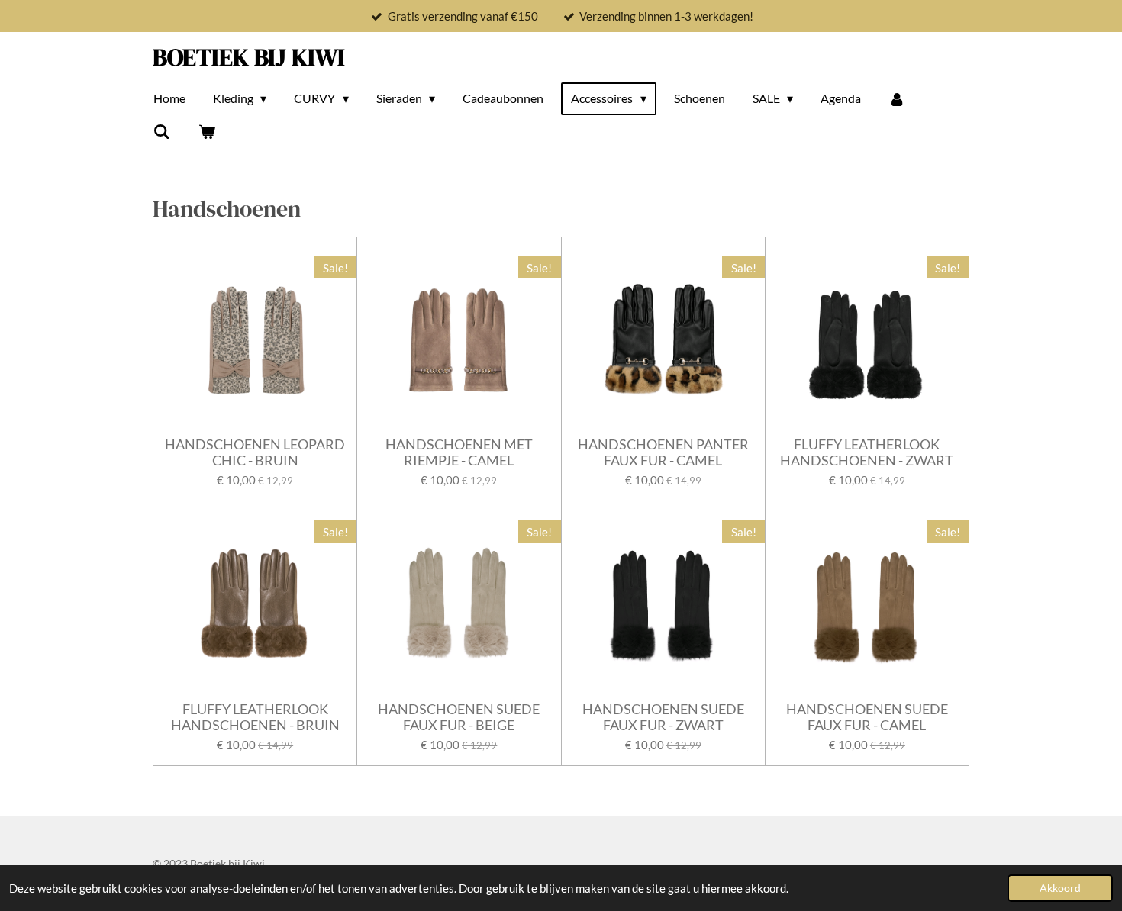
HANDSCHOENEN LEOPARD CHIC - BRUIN (255, 452)
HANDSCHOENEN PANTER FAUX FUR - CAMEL (663, 452)
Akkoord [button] (1060, 888)
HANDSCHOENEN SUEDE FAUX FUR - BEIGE (459, 717)
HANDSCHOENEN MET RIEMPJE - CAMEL (459, 452)
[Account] (897, 98)
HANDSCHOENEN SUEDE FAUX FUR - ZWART (663, 717)
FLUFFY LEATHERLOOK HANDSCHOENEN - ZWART (866, 452)
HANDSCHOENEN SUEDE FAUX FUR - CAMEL (867, 717)
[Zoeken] (161, 131)
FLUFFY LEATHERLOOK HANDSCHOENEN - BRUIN (255, 717)
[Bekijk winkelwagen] (206, 131)
